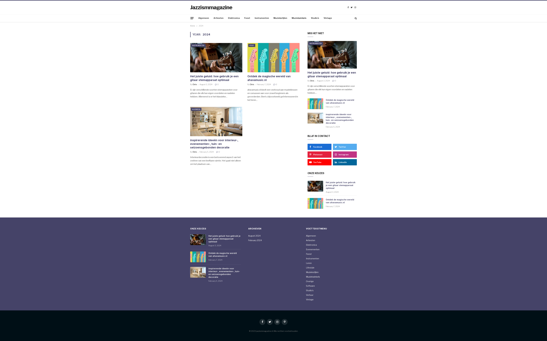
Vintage (328, 18)
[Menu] (192, 18)
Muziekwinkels (299, 18)
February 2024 (255, 240)
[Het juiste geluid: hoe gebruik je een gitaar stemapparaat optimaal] (216, 57)
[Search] (355, 18)
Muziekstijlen (280, 18)
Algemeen (203, 18)
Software (310, 286)
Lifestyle (310, 267)
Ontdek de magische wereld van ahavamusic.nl (269, 78)
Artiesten (219, 18)
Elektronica (234, 18)
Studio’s (315, 18)
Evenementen (313, 249)
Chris (195, 84)
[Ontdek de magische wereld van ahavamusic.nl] (273, 57)
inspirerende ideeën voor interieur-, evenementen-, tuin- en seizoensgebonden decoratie (214, 144)
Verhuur (309, 295)
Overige (310, 281)
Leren (309, 263)
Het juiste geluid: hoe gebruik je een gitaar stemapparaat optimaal (214, 78)
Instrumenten (262, 18)
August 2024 (254, 236)
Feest (247, 18)
